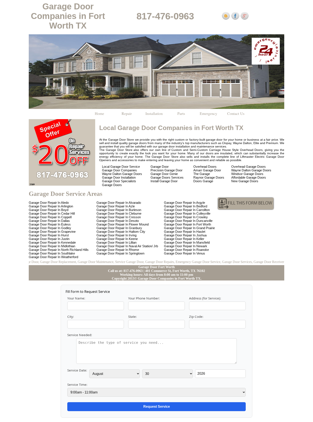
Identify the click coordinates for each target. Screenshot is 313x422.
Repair (127, 113)
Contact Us (235, 113)
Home (99, 113)
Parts (181, 113)
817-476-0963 (165, 16)
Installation (154, 113)
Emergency (208, 113)
